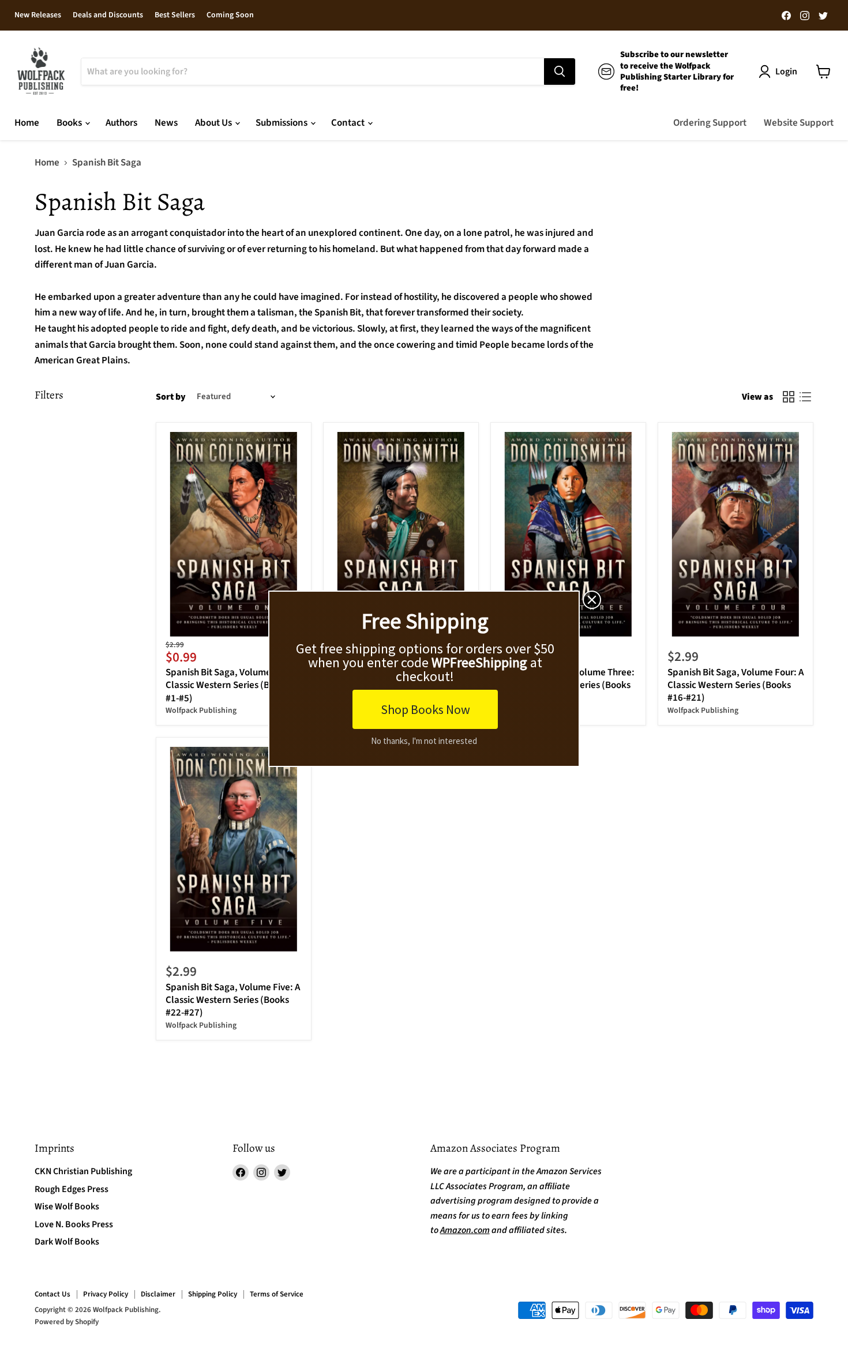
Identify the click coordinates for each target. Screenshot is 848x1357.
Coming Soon (230, 15)
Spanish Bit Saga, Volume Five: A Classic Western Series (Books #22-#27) (233, 1000)
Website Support (799, 123)
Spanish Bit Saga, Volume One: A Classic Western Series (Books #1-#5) (233, 685)
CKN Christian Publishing (83, 1171)
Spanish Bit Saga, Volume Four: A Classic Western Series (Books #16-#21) (735, 685)
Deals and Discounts (108, 15)
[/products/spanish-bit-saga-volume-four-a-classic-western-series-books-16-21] (735, 534)
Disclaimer (158, 1294)
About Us (214, 123)
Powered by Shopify (67, 1322)
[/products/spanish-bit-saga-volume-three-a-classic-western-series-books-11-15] (568, 534)
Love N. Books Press (74, 1224)
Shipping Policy (212, 1294)
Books (70, 123)
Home (26, 123)
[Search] (559, 71)
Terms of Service (276, 1294)
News (166, 123)
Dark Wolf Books (67, 1241)
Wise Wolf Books (67, 1206)
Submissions (282, 123)
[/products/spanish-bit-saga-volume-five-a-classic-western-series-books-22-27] (234, 849)
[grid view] (789, 397)
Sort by (171, 397)
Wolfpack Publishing (201, 710)
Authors (121, 123)
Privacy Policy (105, 1294)
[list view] (805, 397)
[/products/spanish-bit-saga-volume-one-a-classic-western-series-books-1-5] (234, 534)
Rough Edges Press (71, 1189)
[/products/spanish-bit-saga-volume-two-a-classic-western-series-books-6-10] (401, 534)
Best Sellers (175, 15)
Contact (348, 123)
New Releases (37, 15)
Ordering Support (709, 123)
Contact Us (52, 1294)
